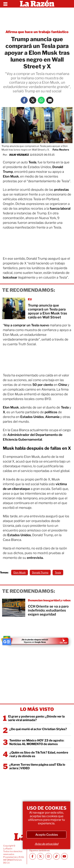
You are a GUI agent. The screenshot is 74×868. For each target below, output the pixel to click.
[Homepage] (37, 3)
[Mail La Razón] (49, 100)
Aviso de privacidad (46, 843)
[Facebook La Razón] (24, 100)
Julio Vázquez (19, 154)
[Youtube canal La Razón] (64, 856)
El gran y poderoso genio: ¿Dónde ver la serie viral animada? (36, 718)
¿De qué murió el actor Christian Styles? (38, 729)
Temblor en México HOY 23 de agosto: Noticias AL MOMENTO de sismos (36, 742)
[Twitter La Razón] (32, 100)
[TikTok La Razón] (56, 856)
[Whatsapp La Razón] (41, 100)
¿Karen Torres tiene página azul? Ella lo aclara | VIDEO (37, 766)
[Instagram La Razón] (48, 856)
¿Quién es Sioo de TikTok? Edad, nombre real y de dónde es (38, 754)
